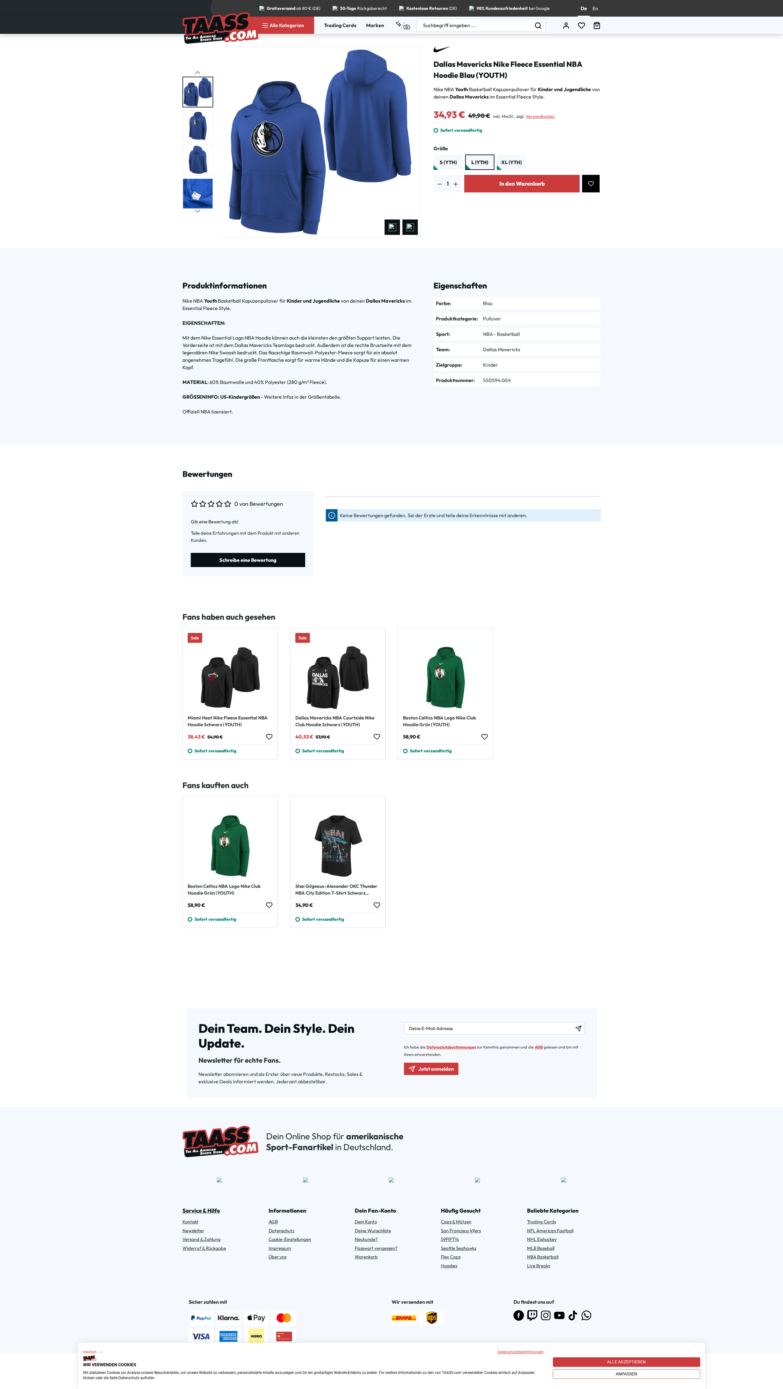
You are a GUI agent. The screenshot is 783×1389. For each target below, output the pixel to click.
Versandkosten (540, 116)
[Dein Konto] (566, 25)
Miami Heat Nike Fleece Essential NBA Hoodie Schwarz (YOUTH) (228, 721)
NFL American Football (550, 1231)
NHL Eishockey (542, 1239)
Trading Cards (340, 25)
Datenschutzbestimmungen (520, 1352)
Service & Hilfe (201, 1210)
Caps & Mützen (456, 1222)
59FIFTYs (450, 1239)
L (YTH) (479, 162)
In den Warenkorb (522, 183)
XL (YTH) (511, 162)
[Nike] (442, 49)
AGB (539, 1047)
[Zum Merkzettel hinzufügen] (591, 183)
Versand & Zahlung (201, 1239)
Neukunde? (366, 1239)
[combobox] (473, 25)
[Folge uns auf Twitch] (532, 1315)
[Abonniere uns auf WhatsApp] (586, 1315)
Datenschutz (281, 1231)
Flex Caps (451, 1257)
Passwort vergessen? (376, 1248)
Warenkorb (366, 1257)
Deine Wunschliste (373, 1231)
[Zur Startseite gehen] (220, 28)
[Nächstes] (410, 227)
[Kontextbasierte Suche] (402, 25)
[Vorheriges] (392, 227)
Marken (375, 25)
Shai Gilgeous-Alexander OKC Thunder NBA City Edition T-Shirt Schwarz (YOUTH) (336, 889)
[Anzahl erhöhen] (455, 183)
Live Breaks (538, 1266)
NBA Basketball (542, 1257)
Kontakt (190, 1222)
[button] (93, 1352)
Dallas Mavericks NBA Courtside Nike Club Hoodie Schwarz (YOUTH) (334, 721)
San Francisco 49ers (461, 1231)
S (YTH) (448, 162)
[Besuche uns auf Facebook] (518, 1315)
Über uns (277, 1257)
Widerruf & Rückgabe (204, 1248)
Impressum (280, 1248)
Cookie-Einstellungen (290, 1239)
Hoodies (449, 1266)
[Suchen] (538, 25)
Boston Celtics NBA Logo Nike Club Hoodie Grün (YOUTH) (439, 721)
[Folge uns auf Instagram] (546, 1315)
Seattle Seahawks (458, 1248)
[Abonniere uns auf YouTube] (559, 1315)
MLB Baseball (540, 1248)
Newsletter (193, 1231)
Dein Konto (366, 1222)
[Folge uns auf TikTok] (573, 1315)
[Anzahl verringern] (439, 183)
